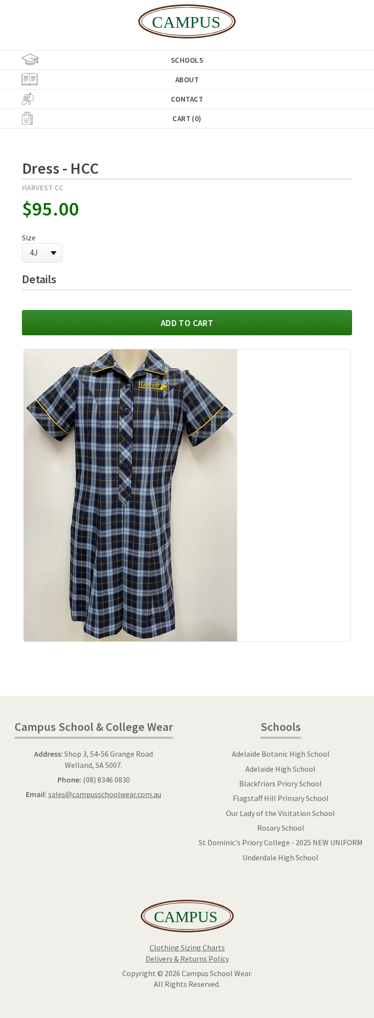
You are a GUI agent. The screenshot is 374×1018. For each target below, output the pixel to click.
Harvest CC (43, 187)
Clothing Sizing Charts (187, 947)
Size (29, 237)
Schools (187, 60)
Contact (187, 99)
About (187, 79)
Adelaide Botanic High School (281, 754)
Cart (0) (187, 118)
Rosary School (280, 828)
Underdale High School (280, 857)
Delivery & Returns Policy (187, 958)
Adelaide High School (280, 769)
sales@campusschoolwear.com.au (104, 794)
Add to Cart (187, 322)
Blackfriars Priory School (280, 783)
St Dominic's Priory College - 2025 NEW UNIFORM (281, 842)
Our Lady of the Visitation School (280, 813)
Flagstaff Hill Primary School (281, 798)
